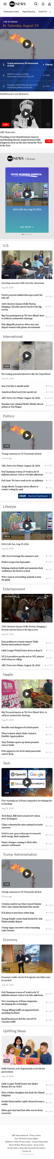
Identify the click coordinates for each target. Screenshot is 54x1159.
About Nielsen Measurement (20, 1145)
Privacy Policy (35, 1135)
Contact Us (26, 1151)
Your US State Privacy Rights (26, 1138)
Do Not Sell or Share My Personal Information (26, 1148)
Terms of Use (38, 1145)
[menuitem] (11, 12)
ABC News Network (20, 1135)
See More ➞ (27, 227)
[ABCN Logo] (17, 4)
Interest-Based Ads (40, 1142)
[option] (12, 12)
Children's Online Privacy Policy (18, 1142)
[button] (5, 4)
